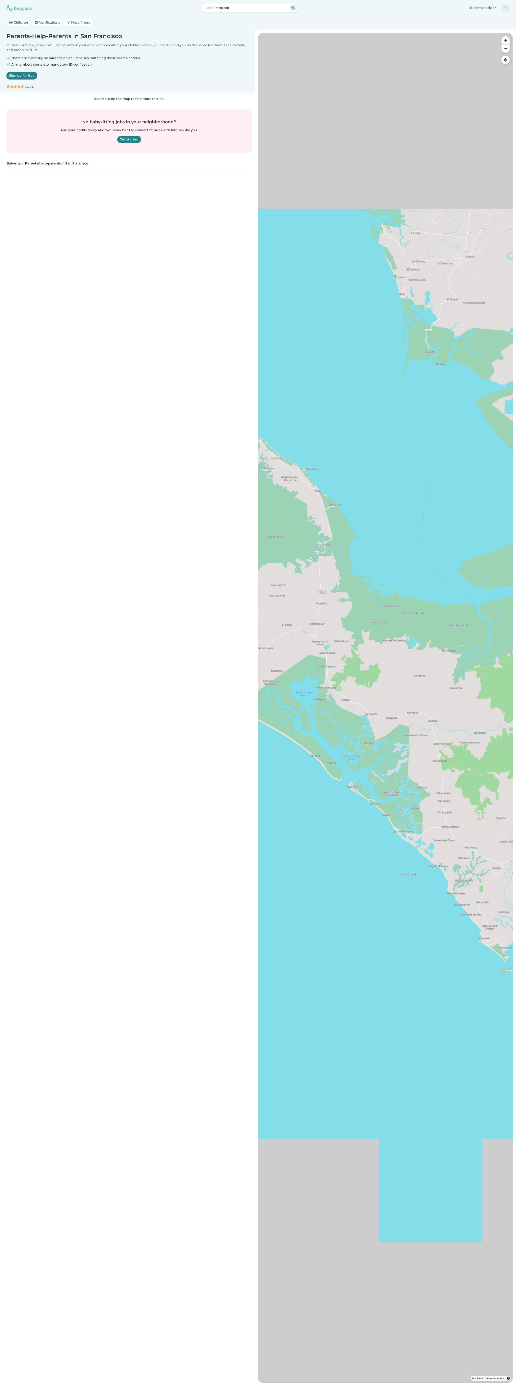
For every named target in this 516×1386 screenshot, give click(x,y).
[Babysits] (19, 8)
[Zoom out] (505, 48)
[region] (385, 708)
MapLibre (477, 1378)
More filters (80, 22)
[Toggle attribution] (508, 1378)
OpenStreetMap (496, 1378)
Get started (129, 139)
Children (20, 22)
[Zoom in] (505, 40)
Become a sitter (483, 8)
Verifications (49, 22)
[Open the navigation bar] (506, 8)
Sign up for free (21, 75)
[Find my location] (505, 60)
